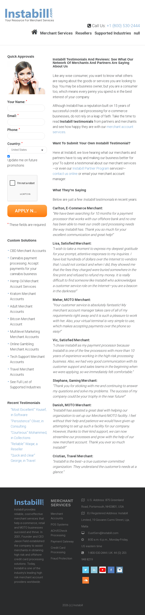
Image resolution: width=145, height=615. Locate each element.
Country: (14, 143)
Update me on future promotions (22, 162)
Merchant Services (56, 33)
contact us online (65, 174)
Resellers (84, 33)
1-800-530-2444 (97, 553)
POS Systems (59, 524)
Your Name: (17, 101)
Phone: (13, 129)
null (137, 33)
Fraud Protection (61, 558)
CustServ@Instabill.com (103, 533)
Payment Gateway (62, 541)
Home (34, 32)
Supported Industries (113, 33)
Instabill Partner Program (90, 168)
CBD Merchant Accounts (28, 251)
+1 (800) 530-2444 (123, 25)
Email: (13, 115)
